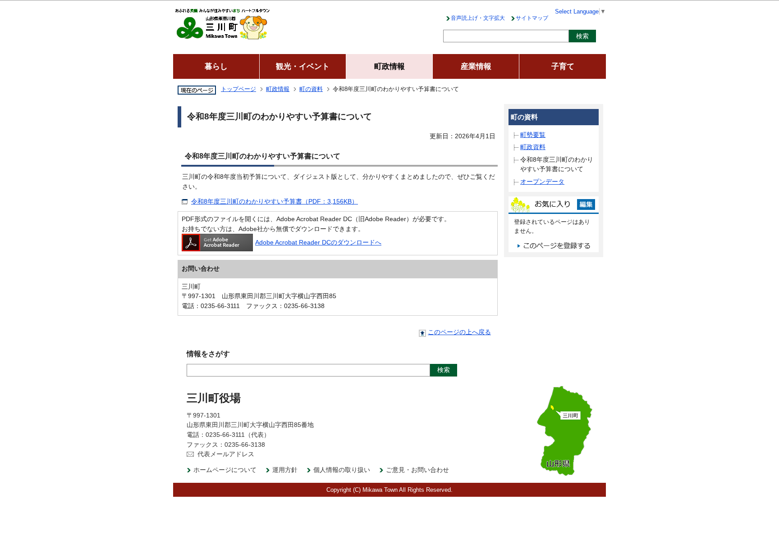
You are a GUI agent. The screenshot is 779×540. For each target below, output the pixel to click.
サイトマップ (532, 18)
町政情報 (277, 89)
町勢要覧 (532, 134)
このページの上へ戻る (459, 332)
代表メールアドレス (225, 454)
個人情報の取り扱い (341, 469)
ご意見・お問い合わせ (417, 469)
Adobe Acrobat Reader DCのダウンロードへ (318, 242)
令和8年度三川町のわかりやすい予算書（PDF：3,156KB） (274, 201)
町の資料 (311, 89)
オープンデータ (542, 181)
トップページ (238, 89)
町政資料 (532, 146)
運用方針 (285, 469)
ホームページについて (225, 469)
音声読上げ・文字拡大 (478, 18)
